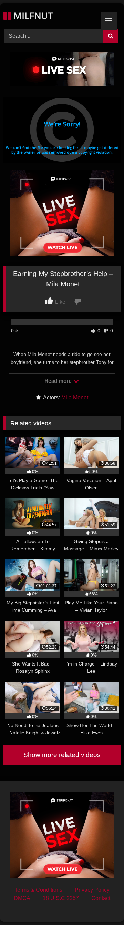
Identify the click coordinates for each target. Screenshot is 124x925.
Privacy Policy (92, 890)
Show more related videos (62, 754)
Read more (58, 381)
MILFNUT (32, 15)
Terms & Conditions (38, 890)
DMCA (22, 898)
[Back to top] (102, 904)
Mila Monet (74, 397)
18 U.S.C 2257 (61, 898)
